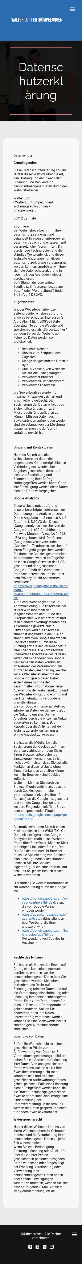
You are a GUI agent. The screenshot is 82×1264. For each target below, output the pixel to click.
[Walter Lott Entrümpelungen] (41, 25)
